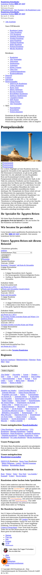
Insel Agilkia (35, 376)
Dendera (34, 374)
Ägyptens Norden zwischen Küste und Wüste (17, 325)
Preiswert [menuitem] (8, 75)
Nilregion (32, 360)
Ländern (25, 519)
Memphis (30, 381)
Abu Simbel (5, 374)
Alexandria (16, 374)
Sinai (7, 362)
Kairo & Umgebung (8, 360)
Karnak (27, 378)
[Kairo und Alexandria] (15, 289)
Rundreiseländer (30, 425)
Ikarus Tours (24, 461)
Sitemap (8, 535)
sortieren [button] (4, 251)
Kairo (20, 378)
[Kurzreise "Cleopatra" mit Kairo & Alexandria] (5, 259)
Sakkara (4, 383)
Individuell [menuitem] (9, 79)
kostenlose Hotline (13, 4)
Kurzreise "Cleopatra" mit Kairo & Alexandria (17, 265)
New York (22, 474)
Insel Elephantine (9, 378)
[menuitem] (14, 57)
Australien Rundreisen (32, 433)
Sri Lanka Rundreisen (18, 437)
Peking (8, 474)
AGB (7, 543)
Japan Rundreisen (21, 429)
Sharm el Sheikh (15, 383)
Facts (7, 565)
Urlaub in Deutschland (9, 527)
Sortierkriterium (6, 253)
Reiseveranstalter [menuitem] (11, 81)
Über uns (8, 537)
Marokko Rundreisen (17, 431)
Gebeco (18, 463)
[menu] (21, 72)
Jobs (7, 539)
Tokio (15, 474)
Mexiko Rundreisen (34, 437)
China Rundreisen (7, 429)
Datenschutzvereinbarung (14, 563)
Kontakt (8, 541)
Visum (7, 557)
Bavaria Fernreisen (29, 463)
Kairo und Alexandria (8, 295)
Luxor (10, 381)
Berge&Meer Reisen (17, 465)
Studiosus (5, 465)
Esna (9, 376)
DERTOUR (5, 461)
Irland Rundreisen (16, 433)
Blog (7, 555)
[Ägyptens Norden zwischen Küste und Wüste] (21, 319)
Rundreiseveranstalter (11, 457)
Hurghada (24, 376)
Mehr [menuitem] (7, 106)
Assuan (25, 374)
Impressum (9, 545)
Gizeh (16, 376)
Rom (2, 474)
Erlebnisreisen (10, 561)
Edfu (2, 376)
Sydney (11, 476)
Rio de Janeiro (21, 476)
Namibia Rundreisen (25, 435)
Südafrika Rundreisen (9, 435)
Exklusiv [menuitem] (8, 77)
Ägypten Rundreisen (20, 350)
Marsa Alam (20, 381)
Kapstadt (4, 476)
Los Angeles (32, 474)
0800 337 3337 (14, 234)
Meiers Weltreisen (8, 463)
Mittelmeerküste (22, 360)
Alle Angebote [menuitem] (10, 22)
